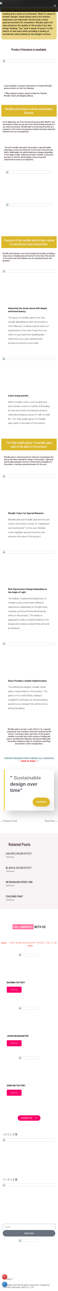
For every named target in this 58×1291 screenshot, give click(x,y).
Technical (10, 857)
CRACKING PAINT (14, 896)
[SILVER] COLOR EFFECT (19, 853)
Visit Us (14, 989)
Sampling (41, 802)
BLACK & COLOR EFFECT (19, 867)
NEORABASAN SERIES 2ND (19, 881)
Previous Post (8, 821)
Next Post (51, 821)
